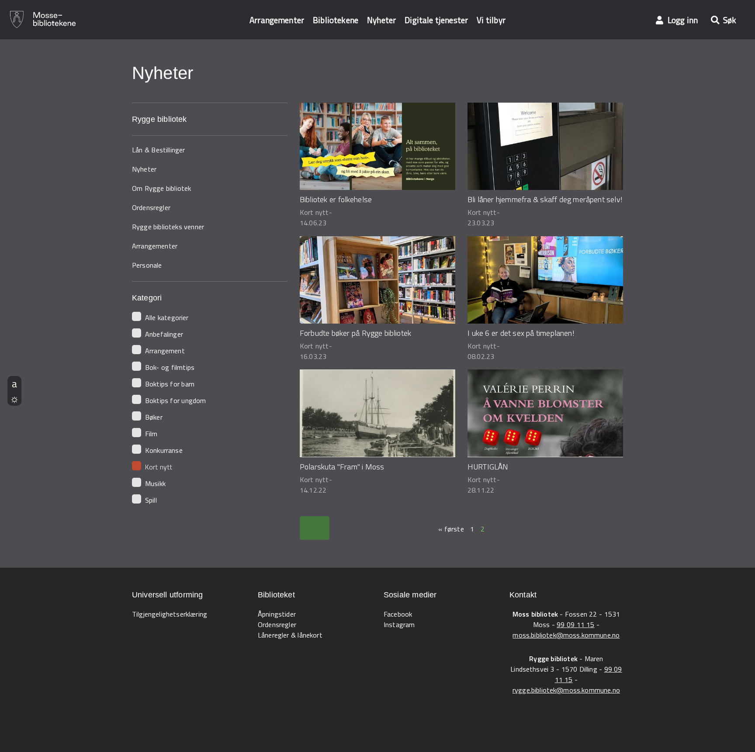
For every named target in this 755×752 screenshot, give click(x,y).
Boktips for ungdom (175, 400)
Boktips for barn (169, 384)
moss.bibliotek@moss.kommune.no (566, 635)
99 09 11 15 (575, 624)
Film (151, 433)
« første (451, 529)
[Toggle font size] (14, 383)
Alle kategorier (167, 317)
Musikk (155, 483)
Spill (151, 500)
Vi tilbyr (491, 20)
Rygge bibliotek (159, 119)
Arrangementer (276, 20)
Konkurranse (164, 450)
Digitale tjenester (436, 20)
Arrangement (165, 350)
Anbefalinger (164, 334)
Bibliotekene (335, 20)
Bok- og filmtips (169, 367)
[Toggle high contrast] (14, 398)
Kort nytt (159, 467)
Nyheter (381, 20)
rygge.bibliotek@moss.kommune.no (566, 690)
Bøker (154, 417)
